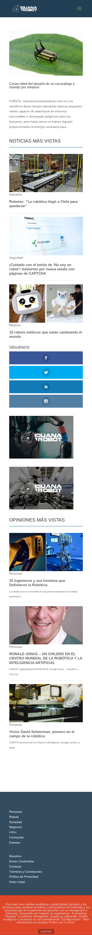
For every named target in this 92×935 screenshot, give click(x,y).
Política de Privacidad (23, 876)
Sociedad (15, 822)
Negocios (15, 827)
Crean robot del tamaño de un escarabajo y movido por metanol (42, 85)
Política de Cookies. (62, 922)
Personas (15, 811)
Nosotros (15, 856)
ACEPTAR (46, 931)
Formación (16, 837)
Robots (14, 817)
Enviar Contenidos (21, 861)
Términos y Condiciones (25, 871)
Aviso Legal (17, 881)
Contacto (15, 866)
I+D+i (40, 91)
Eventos (14, 842)
